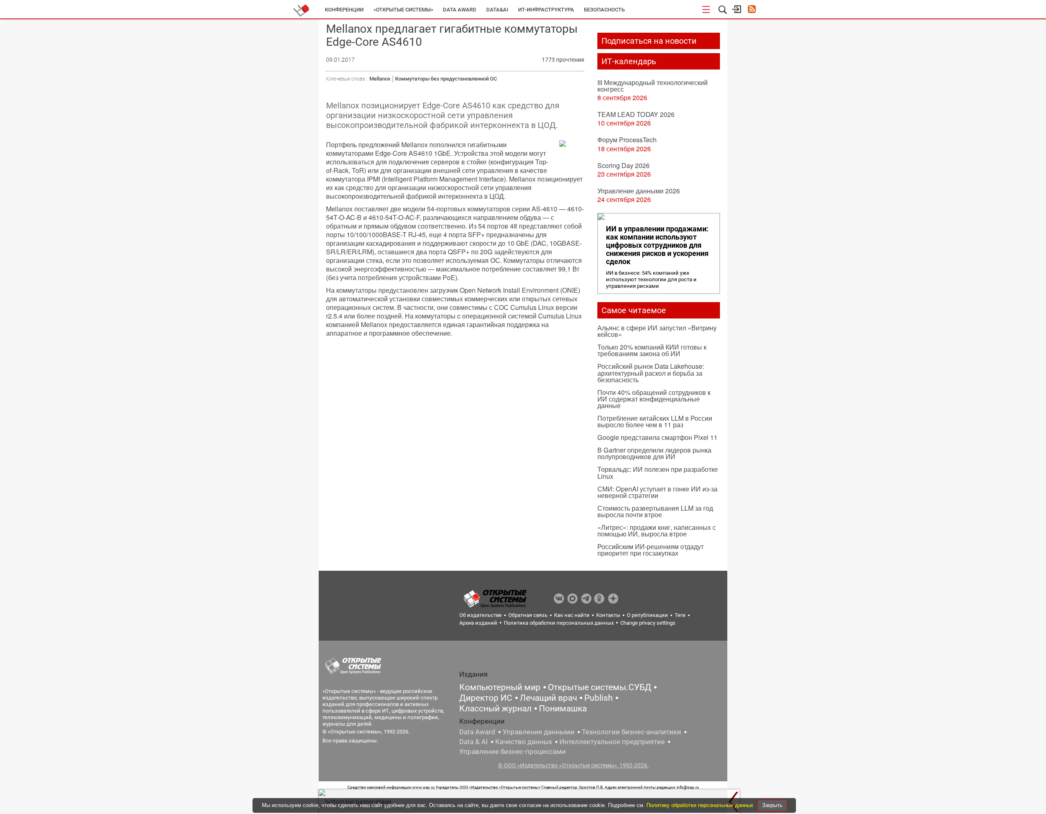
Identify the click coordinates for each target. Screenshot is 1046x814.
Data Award (477, 732)
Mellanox (380, 79)
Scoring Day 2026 (623, 165)
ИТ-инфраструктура (546, 10)
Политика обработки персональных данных (559, 623)
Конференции (344, 10)
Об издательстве (480, 615)
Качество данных (523, 742)
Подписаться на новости (649, 41)
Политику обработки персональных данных (700, 805)
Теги (680, 615)
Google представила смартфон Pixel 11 (657, 437)
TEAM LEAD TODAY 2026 (636, 114)
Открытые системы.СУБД (599, 687)
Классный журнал (495, 708)
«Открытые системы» (403, 10)
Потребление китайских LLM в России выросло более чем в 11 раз (654, 421)
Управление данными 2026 (638, 190)
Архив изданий (478, 623)
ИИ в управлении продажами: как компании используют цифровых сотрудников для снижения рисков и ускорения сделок (657, 245)
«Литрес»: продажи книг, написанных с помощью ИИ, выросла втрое (656, 530)
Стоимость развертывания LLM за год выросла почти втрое (655, 511)
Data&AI (497, 10)
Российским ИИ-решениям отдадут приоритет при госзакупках (650, 550)
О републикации (647, 615)
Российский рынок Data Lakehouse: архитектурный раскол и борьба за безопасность (650, 372)
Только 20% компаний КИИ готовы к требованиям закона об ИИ (651, 350)
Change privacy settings (647, 623)
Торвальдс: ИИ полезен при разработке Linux (657, 472)
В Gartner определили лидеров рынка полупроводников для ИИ (654, 453)
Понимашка (563, 708)
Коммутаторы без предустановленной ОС (446, 79)
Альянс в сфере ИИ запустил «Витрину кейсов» (657, 331)
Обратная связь (528, 615)
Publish (598, 698)
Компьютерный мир (500, 687)
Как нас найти (572, 615)
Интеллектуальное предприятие (612, 742)
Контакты (608, 615)
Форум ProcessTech (627, 139)
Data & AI (473, 742)
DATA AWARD (459, 10)
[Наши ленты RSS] (752, 10)
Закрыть (772, 805)
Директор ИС (485, 698)
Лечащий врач (548, 698)
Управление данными (538, 732)
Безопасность (604, 10)
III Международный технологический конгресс (652, 86)
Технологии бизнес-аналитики (631, 732)
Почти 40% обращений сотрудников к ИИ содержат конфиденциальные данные (654, 399)
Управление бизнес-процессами (512, 751)
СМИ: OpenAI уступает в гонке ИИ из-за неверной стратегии (657, 492)
